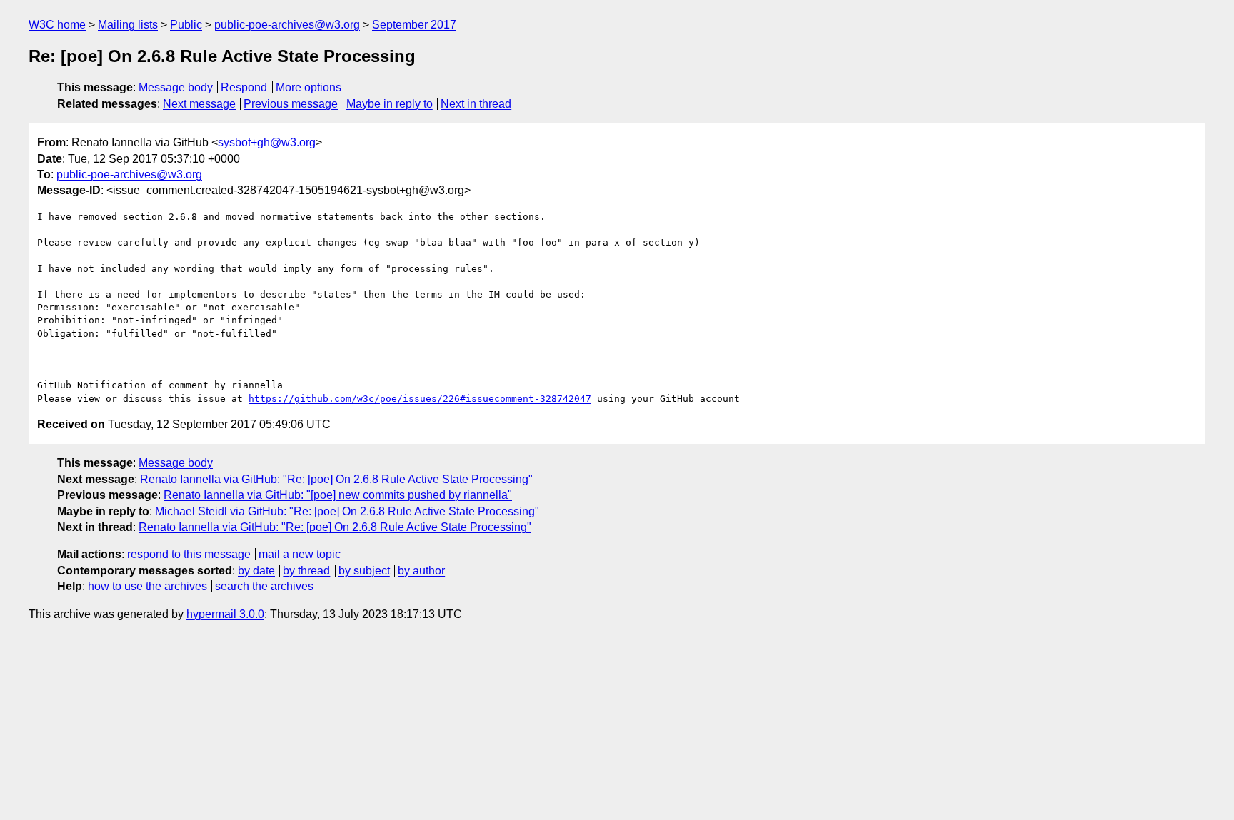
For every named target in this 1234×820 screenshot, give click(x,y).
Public (186, 25)
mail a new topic (300, 554)
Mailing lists (128, 25)
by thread (306, 571)
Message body (176, 87)
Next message (199, 104)
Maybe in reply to (389, 104)
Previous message (291, 104)
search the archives (264, 586)
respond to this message (189, 554)
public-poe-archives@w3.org (287, 25)
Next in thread (476, 104)
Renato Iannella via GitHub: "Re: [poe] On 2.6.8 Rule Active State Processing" (336, 479)
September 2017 (414, 25)
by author (421, 571)
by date (256, 571)
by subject (364, 571)
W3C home (57, 25)
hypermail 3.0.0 (225, 614)
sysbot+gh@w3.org (267, 142)
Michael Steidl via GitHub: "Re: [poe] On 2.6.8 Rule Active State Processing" (347, 511)
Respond (244, 87)
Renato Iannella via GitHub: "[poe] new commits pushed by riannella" (338, 495)
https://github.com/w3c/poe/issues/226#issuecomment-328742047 (420, 398)
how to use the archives (147, 586)
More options (308, 87)
